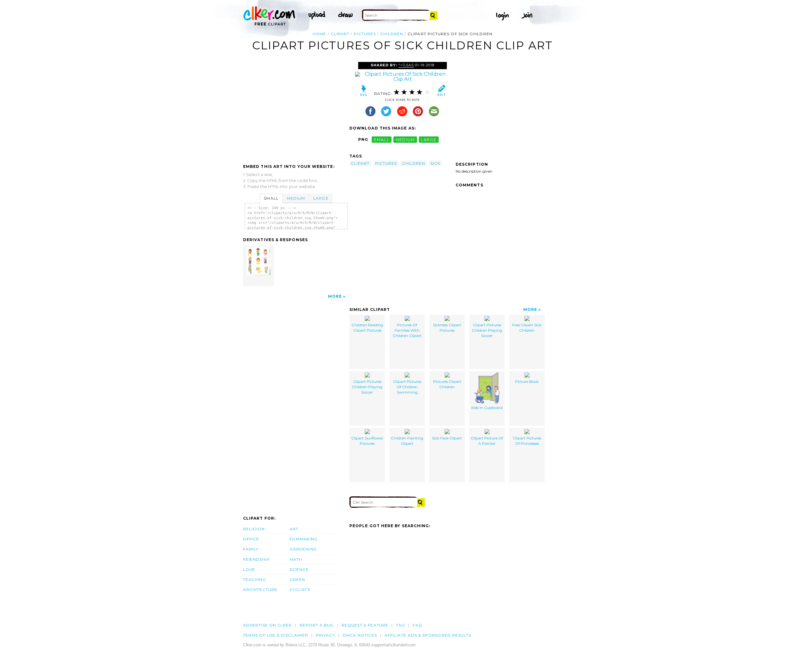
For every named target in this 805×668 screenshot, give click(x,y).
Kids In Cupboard (486, 407)
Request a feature (364, 625)
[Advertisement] (296, 109)
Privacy (325, 635)
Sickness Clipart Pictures (447, 328)
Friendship (256, 559)
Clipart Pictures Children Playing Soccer (487, 330)
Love (249, 569)
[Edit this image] (441, 92)
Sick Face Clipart (447, 438)
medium (405, 139)
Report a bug (317, 625)
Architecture (260, 589)
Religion (254, 529)
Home (319, 33)
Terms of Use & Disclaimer (275, 635)
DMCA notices (360, 635)
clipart (340, 33)
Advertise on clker (267, 625)
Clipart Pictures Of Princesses (527, 441)
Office (251, 539)
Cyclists (300, 589)
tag (400, 625)
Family (250, 549)
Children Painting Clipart (407, 441)
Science (299, 569)
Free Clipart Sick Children (526, 328)
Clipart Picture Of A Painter (487, 441)
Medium (296, 198)
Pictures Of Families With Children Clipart (407, 330)
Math (296, 559)
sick (435, 163)
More (335, 296)
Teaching (254, 579)
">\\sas (406, 65)
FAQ (417, 625)
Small (271, 198)
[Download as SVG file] (363, 92)
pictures (365, 33)
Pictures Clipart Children (447, 384)
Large (320, 198)
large (428, 139)
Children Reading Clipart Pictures (367, 328)
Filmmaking (304, 539)
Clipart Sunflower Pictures (367, 441)
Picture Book (527, 381)
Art (294, 529)
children (391, 33)
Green (297, 579)
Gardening (303, 549)
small (381, 139)
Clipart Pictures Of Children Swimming (407, 387)
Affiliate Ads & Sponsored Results (428, 635)
